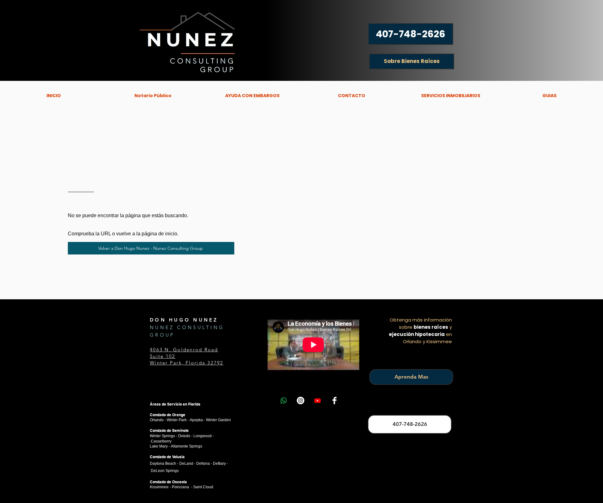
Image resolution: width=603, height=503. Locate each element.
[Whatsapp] (283, 400)
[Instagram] (300, 400)
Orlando (157, 420)
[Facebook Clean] (334, 400)
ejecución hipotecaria (417, 334)
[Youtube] (317, 400)
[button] (252, 95)
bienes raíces (431, 327)
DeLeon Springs (165, 471)
